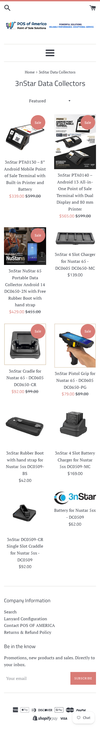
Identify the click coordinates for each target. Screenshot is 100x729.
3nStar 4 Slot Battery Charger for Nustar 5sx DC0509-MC (75, 459)
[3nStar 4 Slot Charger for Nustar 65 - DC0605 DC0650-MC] (75, 237)
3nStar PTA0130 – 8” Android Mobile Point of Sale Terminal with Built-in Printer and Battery (25, 175)
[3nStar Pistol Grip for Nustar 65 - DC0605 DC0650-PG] (75, 345)
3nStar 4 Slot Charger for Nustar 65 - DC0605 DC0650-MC (75, 261)
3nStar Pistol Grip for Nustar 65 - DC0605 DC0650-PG (75, 380)
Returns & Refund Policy (27, 632)
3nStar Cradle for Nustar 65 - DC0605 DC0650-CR (25, 377)
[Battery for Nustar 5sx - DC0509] (75, 498)
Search (10, 612)
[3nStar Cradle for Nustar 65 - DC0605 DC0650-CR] (25, 344)
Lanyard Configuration (25, 619)
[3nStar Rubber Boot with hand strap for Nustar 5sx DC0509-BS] (25, 426)
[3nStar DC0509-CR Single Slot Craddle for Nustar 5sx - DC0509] (25, 513)
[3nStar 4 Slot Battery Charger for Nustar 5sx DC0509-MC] (75, 426)
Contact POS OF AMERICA (29, 625)
